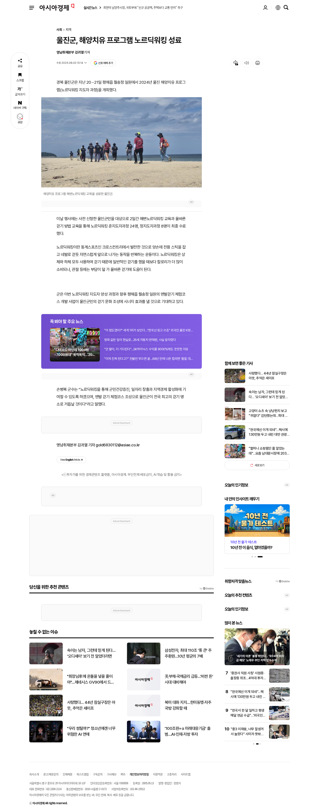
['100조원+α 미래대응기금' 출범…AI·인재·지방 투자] (143, 741)
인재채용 (67, 774)
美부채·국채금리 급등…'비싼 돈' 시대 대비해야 (189, 679)
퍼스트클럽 (83, 774)
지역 (68, 29)
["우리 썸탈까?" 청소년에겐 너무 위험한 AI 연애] (46, 741)
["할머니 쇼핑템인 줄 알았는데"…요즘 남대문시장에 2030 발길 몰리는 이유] (235, 457)
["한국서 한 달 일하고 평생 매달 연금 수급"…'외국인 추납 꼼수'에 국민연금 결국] (279, 719)
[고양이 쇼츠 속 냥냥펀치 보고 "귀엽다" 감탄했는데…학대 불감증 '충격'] (235, 419)
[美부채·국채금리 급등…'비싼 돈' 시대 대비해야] (143, 689)
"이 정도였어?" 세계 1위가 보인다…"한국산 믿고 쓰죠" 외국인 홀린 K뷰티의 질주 (148, 330)
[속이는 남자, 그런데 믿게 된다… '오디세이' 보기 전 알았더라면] (235, 401)
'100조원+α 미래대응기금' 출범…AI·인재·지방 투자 (187, 731)
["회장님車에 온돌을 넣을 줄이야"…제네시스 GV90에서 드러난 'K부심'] (46, 689)
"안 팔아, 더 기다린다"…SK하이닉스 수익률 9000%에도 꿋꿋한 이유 (146, 349)
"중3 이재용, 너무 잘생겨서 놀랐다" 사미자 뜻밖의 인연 (247, 734)
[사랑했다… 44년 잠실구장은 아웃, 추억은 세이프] (235, 382)
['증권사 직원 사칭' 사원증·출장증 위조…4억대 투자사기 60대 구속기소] (279, 681)
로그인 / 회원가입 (265, 7)
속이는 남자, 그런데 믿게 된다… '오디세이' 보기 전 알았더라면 (268, 394)
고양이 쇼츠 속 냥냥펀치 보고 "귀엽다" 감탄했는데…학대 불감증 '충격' (268, 413)
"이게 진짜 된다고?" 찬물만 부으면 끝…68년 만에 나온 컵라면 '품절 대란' (148, 359)
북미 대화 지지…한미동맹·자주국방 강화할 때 (188, 705)
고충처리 (171, 774)
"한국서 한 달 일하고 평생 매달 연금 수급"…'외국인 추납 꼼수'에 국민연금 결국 (248, 715)
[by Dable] (207, 589)
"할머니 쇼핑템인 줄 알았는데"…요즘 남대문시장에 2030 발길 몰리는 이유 (269, 451)
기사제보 (111, 774)
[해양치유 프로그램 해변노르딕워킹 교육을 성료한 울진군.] (121, 142)
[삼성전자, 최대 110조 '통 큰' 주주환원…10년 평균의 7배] (143, 663)
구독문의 (97, 774)
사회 (59, 29)
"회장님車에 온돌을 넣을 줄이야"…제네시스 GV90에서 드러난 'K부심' (90, 679)
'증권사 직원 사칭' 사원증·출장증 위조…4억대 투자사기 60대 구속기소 (248, 678)
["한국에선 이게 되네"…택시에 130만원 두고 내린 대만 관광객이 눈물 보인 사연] (235, 438)
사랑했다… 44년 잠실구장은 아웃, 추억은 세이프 (268, 375)
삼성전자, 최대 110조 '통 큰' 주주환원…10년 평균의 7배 (188, 653)
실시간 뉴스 (90, 7)
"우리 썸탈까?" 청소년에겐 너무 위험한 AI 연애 (91, 731)
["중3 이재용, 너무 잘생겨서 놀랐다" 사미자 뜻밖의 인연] (279, 737)
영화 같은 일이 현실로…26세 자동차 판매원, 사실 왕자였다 (140, 340)
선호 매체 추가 (105, 63)
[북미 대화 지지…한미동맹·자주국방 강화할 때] (143, 715)
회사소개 (34, 774)
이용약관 (158, 774)
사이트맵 (185, 774)
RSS (123, 774)
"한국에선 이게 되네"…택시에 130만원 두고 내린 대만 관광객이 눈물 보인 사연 (269, 432)
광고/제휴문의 (50, 774)
